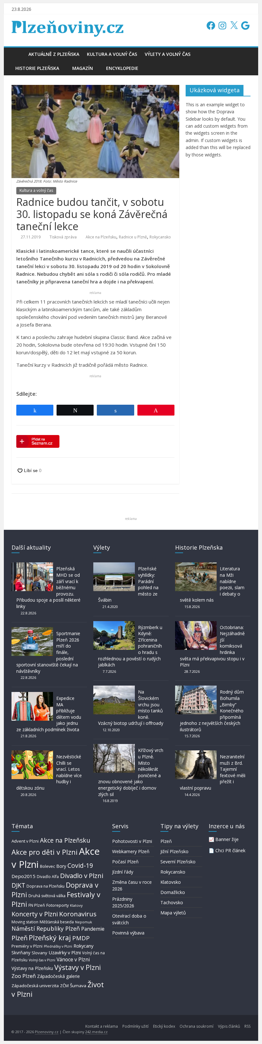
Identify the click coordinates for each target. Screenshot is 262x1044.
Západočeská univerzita (35, 985)
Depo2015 (23, 876)
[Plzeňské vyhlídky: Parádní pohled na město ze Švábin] (114, 565)
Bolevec (47, 866)
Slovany (39, 953)
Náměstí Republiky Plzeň (46, 928)
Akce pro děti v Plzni (45, 852)
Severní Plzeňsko (178, 862)
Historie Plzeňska (37, 68)
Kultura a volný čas (112, 54)
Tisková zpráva (63, 237)
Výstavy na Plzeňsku (32, 968)
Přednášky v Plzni (58, 946)
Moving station (25, 922)
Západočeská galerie (58, 976)
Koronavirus (77, 913)
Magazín (82, 68)
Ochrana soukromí (196, 1026)
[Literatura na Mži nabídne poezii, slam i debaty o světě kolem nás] (196, 565)
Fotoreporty (57, 905)
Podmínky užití (135, 1026)
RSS (247, 1026)
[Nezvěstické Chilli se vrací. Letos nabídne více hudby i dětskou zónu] (32, 753)
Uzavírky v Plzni (65, 952)
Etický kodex (164, 1026)
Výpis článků (229, 1026)
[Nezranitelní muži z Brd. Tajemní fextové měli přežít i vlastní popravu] (196, 753)
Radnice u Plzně (133, 237)
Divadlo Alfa (48, 876)
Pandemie (92, 929)
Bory (61, 866)
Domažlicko (172, 892)
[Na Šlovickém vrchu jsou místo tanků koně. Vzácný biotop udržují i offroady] (114, 689)
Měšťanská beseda (57, 922)
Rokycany (83, 946)
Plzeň (19, 937)
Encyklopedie (122, 68)
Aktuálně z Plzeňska (53, 54)
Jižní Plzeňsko (174, 851)
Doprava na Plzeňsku (46, 886)
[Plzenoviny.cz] (18, 54)
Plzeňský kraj (50, 937)
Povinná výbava (128, 933)
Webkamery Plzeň (131, 851)
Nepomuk (83, 922)
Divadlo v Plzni (81, 875)
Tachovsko (171, 902)
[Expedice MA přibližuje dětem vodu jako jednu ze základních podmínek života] (32, 695)
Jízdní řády (122, 872)
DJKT (18, 885)
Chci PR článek (230, 850)
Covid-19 (80, 865)
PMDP (81, 938)
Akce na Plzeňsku (101, 237)
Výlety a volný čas (167, 54)
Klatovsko (170, 882)
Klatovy (76, 905)
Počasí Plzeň (125, 862)
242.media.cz (96, 1031)
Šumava (78, 985)
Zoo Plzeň (24, 976)
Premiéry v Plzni (27, 946)
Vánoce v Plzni (73, 959)
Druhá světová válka (47, 895)
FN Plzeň (36, 905)
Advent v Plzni (25, 841)
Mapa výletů (173, 913)
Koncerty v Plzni (35, 914)
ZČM (64, 985)
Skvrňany (21, 953)
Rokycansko (160, 237)
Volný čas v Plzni (42, 960)
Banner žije (227, 839)
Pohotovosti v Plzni (132, 841)
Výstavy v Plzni (77, 967)
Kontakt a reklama (101, 1026)
